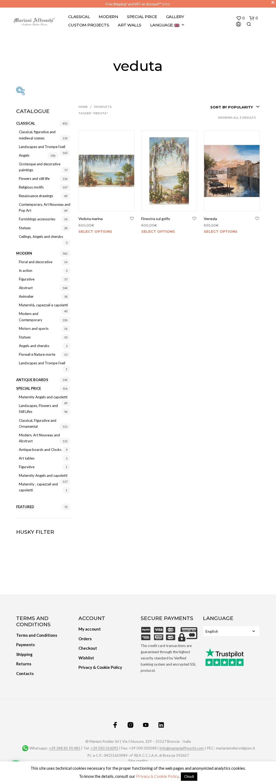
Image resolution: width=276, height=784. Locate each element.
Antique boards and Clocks (40, 449)
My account (89, 628)
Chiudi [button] (189, 776)
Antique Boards (32, 380)
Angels (24, 155)
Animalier (26, 296)
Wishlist (86, 657)
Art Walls (129, 25)
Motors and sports (34, 328)
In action (25, 270)
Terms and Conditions (36, 635)
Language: (162, 25)
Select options (95, 231)
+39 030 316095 (104, 748)
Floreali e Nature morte (37, 354)
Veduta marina (90, 218)
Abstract (26, 288)
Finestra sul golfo (155, 218)
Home (83, 107)
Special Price (142, 16)
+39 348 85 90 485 (64, 748)
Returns (23, 663)
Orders (85, 638)
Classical (79, 16)
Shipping (24, 654)
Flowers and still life (34, 178)
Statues (25, 228)
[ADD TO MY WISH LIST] (131, 219)
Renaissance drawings (36, 196)
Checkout (87, 648)
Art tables (26, 458)
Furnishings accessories (37, 219)
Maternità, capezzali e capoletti (43, 305)
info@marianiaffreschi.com (182, 748)
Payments (25, 644)
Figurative (26, 279)
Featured (25, 507)
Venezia (210, 218)
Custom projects (88, 25)
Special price (28, 388)
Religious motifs (31, 187)
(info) (166, 4)
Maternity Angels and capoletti (43, 397)
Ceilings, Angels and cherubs (41, 236)
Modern (108, 16)
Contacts (25, 673)
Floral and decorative (35, 262)
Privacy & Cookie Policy (100, 667)
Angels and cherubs (34, 346)
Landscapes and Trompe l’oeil (42, 147)
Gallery (175, 16)
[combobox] (235, 107)
